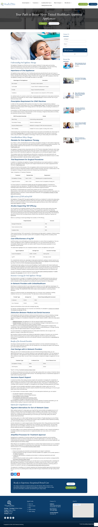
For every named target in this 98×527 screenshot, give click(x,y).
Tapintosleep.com (15, 147)
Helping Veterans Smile (47, 5)
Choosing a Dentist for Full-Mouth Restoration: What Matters (80, 109)
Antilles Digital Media (89, 524)
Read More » (77, 66)
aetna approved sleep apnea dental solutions (38, 465)
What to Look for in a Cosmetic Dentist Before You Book (80, 139)
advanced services (38, 97)
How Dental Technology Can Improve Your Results (80, 79)
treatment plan (20, 133)
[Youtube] (11, 518)
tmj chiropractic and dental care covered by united (25, 397)
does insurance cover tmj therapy (21, 396)
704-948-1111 (53, 514)
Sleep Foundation (19, 453)
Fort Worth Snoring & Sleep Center (33, 263)
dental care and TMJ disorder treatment (37, 184)
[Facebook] (5, 518)
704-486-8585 (53, 510)
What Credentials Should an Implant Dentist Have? (80, 64)
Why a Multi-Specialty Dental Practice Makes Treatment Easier (80, 94)
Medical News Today (39, 105)
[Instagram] (8, 518)
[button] (85, 50)
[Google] (13, 518)
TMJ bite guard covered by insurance (44, 271)
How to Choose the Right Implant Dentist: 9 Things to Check (80, 124)
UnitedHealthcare (43, 68)
